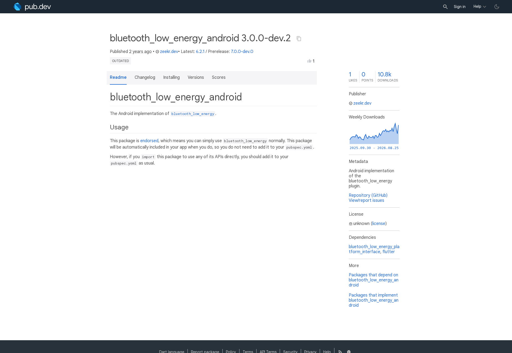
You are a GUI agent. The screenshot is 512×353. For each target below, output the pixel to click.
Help (477, 6)
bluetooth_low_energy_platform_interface (374, 249)
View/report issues (366, 200)
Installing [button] (171, 77)
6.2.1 (200, 51)
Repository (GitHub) (368, 195)
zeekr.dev (169, 51)
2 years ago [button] (140, 51)
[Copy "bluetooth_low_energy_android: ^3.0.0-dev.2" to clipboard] (299, 38)
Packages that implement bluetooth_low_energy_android (373, 300)
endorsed (149, 140)
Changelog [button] (145, 77)
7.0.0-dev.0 (242, 51)
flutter (388, 252)
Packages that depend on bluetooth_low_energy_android (373, 280)
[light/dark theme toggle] (497, 6)
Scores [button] (219, 77)
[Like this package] (309, 60)
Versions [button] (196, 77)
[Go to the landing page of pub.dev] (32, 7)
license (378, 223)
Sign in (460, 6)
